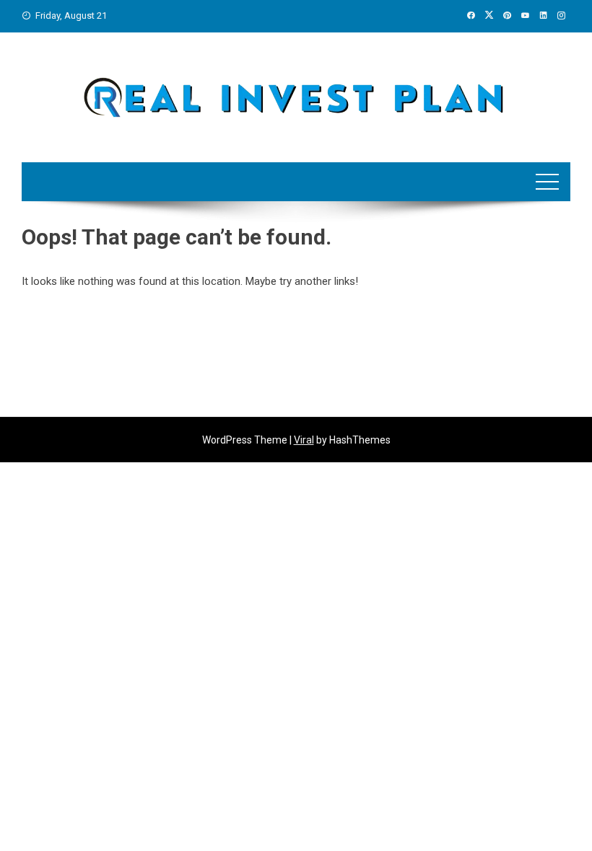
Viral (304, 440)
